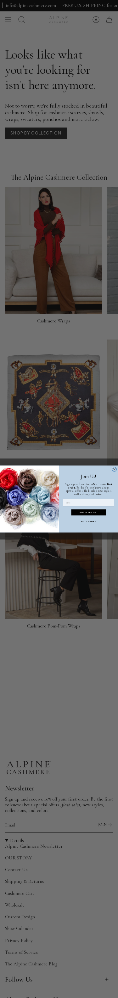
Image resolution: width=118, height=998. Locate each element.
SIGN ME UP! (88, 512)
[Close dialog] (114, 469)
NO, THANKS (88, 522)
